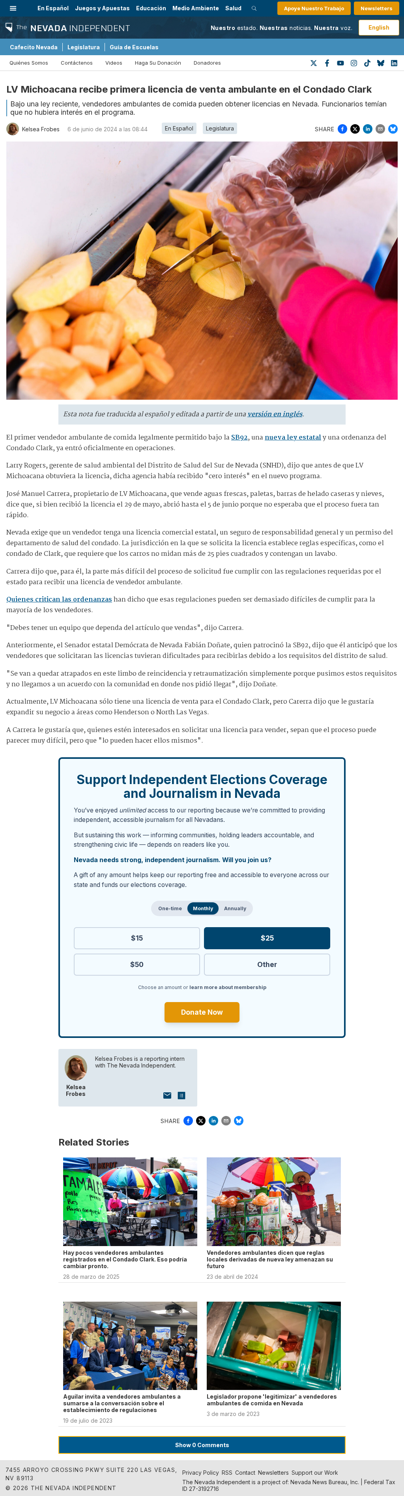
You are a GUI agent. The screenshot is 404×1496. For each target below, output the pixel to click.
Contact (245, 1472)
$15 (137, 938)
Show (202, 1445)
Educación (151, 8)
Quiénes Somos (28, 63)
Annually (235, 908)
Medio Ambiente (195, 8)
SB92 (239, 437)
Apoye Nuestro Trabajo (314, 8)
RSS (227, 1472)
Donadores (207, 63)
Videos (113, 63)
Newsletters (377, 8)
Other (267, 964)
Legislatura (83, 47)
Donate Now (202, 1012)
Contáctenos (77, 63)
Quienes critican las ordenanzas (59, 599)
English (378, 27)
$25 (267, 938)
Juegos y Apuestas (102, 8)
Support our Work (315, 1472)
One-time (170, 908)
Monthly (203, 908)
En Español (53, 8)
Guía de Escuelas (134, 47)
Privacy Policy (200, 1472)
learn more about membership (227, 987)
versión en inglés (274, 414)
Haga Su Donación (158, 63)
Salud (233, 8)
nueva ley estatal (293, 437)
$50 (137, 964)
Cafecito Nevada (34, 47)
